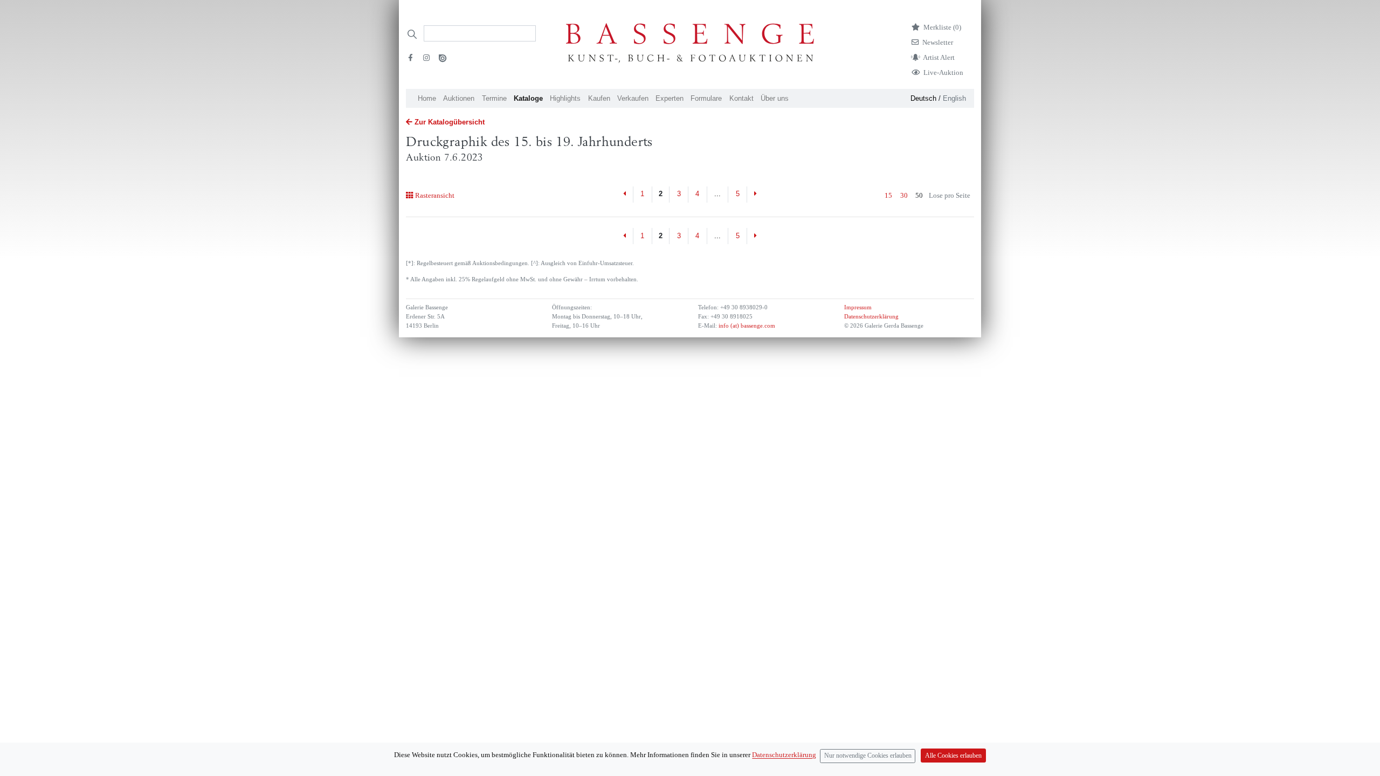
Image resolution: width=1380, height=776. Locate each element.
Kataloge (528, 98)
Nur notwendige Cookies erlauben (868, 755)
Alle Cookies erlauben (953, 755)
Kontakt (741, 98)
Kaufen (599, 98)
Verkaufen (632, 98)
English (954, 98)
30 (904, 195)
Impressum (858, 307)
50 (919, 195)
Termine (494, 98)
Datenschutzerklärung (871, 317)
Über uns (775, 98)
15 (888, 195)
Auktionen (458, 98)
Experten (670, 98)
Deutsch (923, 98)
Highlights (565, 98)
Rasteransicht (434, 195)
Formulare (706, 98)
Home (427, 98)
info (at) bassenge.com (746, 326)
